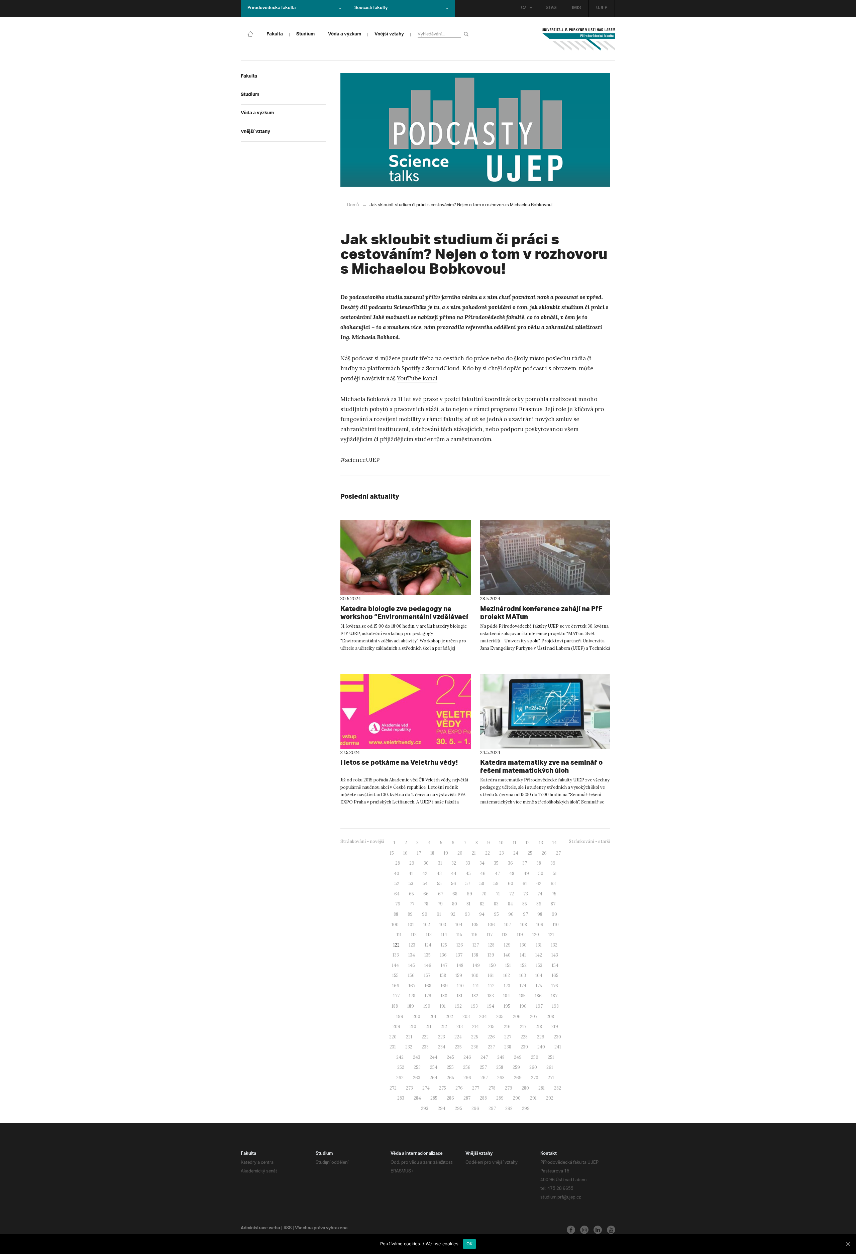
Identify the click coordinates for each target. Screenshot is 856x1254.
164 (538, 975)
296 (475, 1108)
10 (501, 843)
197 (539, 1006)
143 (554, 955)
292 (549, 1098)
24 (515, 853)
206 (517, 1016)
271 (551, 1078)
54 (425, 883)
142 (538, 955)
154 (555, 965)
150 (492, 965)
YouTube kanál (417, 378)
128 (491, 945)
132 (554, 945)
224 (458, 1037)
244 (433, 1057)
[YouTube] (611, 1230)
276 (459, 1088)
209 (396, 1026)
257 (483, 1067)
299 (526, 1108)
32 (453, 863)
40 (396, 873)
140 (507, 955)
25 (530, 853)
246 (467, 1057)
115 (459, 934)
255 (450, 1067)
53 (411, 883)
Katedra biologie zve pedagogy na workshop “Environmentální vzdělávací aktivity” (404, 616)
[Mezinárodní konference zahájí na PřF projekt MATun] (545, 557)
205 (500, 1016)
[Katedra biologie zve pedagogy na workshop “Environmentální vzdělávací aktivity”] (405, 557)
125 (444, 945)
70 (484, 894)
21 (474, 853)
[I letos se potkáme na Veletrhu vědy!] (405, 711)
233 (425, 1047)
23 (501, 853)
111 (399, 934)
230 (557, 1037)
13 (541, 843)
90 (424, 914)
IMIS (576, 8)
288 (483, 1098)
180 (444, 996)
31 (440, 863)
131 (539, 945)
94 (482, 914)
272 (393, 1088)
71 (498, 894)
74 (539, 894)
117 (490, 934)
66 (426, 894)
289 (500, 1098)
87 (553, 904)
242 (400, 1057)
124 (428, 945)
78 (426, 904)
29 (411, 863)
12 (528, 843)
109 (539, 924)
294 (441, 1108)
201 (433, 1016)
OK (469, 1243)
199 (399, 1016)
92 (452, 914)
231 (393, 1047)
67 (440, 894)
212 (444, 1026)
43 (439, 873)
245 (450, 1057)
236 (474, 1047)
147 (444, 965)
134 (411, 955)
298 (509, 1108)
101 (411, 924)
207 (533, 1016)
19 (446, 853)
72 (511, 894)
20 (459, 853)
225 (474, 1037)
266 (467, 1078)
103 (442, 924)
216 (507, 1026)
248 (501, 1057)
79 (440, 904)
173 (507, 986)
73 (525, 894)
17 (419, 853)
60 (510, 883)
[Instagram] (584, 1230)
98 (539, 914)
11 (514, 843)
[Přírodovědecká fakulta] (250, 33)
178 (412, 996)
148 (460, 965)
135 (427, 955)
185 (522, 996)
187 (554, 996)
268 (501, 1078)
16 (405, 853)
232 (408, 1047)
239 (524, 1047)
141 (523, 955)
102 (426, 924)
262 (400, 1078)
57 (467, 883)
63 (553, 883)
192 (458, 1006)
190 (426, 1006)
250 (534, 1057)
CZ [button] (524, 8)
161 (491, 975)
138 (475, 955)
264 (433, 1078)
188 (395, 1006)
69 (469, 894)
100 (395, 924)
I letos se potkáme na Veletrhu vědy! (399, 762)
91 (439, 914)
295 (458, 1108)
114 (444, 934)
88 (396, 914)
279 (508, 1088)
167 (412, 986)
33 (467, 863)
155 (395, 975)
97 (525, 914)
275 (442, 1088)
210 (413, 1026)
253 (417, 1067)
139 (491, 955)
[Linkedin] (598, 1230)
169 (444, 986)
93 (467, 914)
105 (475, 924)
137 (459, 955)
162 (506, 975)
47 (497, 873)
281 (541, 1088)
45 (468, 873)
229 (540, 1037)
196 (523, 1006)
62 (538, 883)
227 (507, 1037)
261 (549, 1067)
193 (474, 1006)
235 (458, 1047)
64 (397, 894)
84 (510, 904)
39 (552, 863)
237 (491, 1047)
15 (392, 853)
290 (517, 1098)
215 (491, 1026)
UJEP (601, 8)
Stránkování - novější (362, 841)
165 (555, 975)
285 (433, 1098)
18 (432, 853)
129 (507, 945)
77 (412, 904)
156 (411, 975)
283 (400, 1098)
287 (466, 1098)
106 (491, 924)
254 (433, 1067)
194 (490, 1006)
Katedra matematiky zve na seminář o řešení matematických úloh (541, 766)
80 (454, 904)
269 (518, 1078)
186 (538, 996)
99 (554, 914)
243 (416, 1057)
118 (505, 934)
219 (554, 1026)
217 (523, 1026)
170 (460, 986)
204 (483, 1016)
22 (487, 853)
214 (475, 1026)
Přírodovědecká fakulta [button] (271, 8)
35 (496, 863)
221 (409, 1037)
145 (411, 965)
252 (400, 1067)
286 (450, 1098)
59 (496, 883)
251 (551, 1057)
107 (507, 924)
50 (540, 873)
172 (491, 986)
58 (481, 883)
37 (524, 863)
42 (424, 873)
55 (439, 883)
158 (443, 975)
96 (511, 914)
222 (425, 1037)
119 (520, 934)
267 (484, 1078)
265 (450, 1078)
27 (558, 853)
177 (396, 996)
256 (466, 1067)
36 (510, 863)
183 (491, 996)
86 (538, 904)
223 (441, 1037)
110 (556, 924)
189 (410, 1006)
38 (538, 863)
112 (414, 934)
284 (417, 1098)
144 (395, 965)
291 (533, 1098)
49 (526, 873)
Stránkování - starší (589, 841)
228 (524, 1037)
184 (506, 996)
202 (449, 1016)
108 (523, 924)
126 (459, 945)
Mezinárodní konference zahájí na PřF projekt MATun (541, 612)
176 (554, 986)
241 (557, 1047)
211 (428, 1026)
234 (441, 1047)
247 (484, 1057)
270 (534, 1078)
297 (492, 1108)
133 (396, 955)
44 (453, 873)
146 (427, 965)
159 (458, 975)
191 (443, 1006)
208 (550, 1016)
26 (544, 853)
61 (525, 883)
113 (429, 934)
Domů (353, 205)
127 (475, 945)
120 (535, 934)
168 (428, 986)
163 (522, 975)
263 (416, 1078)
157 (427, 975)
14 (554, 843)
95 (496, 914)
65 (411, 894)
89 (410, 914)
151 (508, 965)
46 (483, 873)
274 (426, 1088)
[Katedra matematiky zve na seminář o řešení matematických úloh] (545, 711)
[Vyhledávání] (467, 33)
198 (555, 1006)
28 (397, 863)
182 (475, 996)
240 (541, 1047)
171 (476, 986)
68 (454, 894)
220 (393, 1037)
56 (453, 883)
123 (412, 945)
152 (523, 965)
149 (476, 965)
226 (491, 1037)
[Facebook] (571, 1230)
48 (511, 873)
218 (539, 1026)
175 (539, 986)
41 (411, 873)
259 (516, 1067)
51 (555, 873)
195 (507, 1006)
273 (409, 1088)
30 (426, 863)
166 (395, 986)
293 (424, 1108)
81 (468, 904)
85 (524, 904)
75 (554, 894)
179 (428, 996)
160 (474, 975)
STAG (551, 8)
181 (459, 996)
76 (397, 904)
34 (482, 863)
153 (539, 965)
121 (551, 934)
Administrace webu (260, 1228)
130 (523, 945)
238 (507, 1047)
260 (533, 1067)
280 (525, 1088)
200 (416, 1016)
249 (518, 1057)
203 (466, 1016)
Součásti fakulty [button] (371, 8)
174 (523, 986)
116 (474, 934)
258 (499, 1067)
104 (458, 924)
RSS (288, 1228)
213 (459, 1026)
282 (557, 1088)
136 (443, 955)
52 (397, 883)
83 (496, 904)
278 (492, 1088)
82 (482, 904)
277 (475, 1088)
